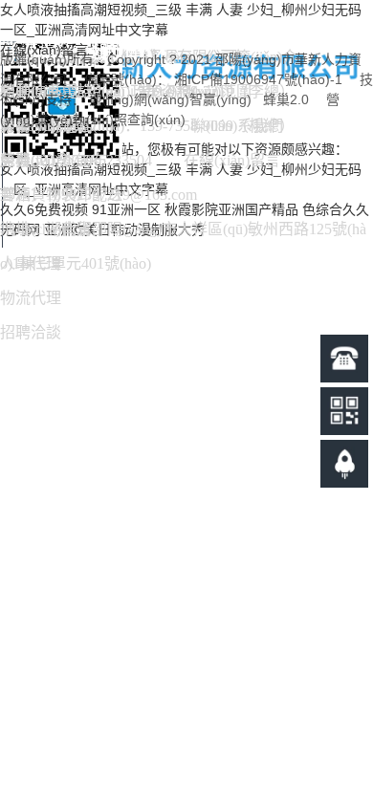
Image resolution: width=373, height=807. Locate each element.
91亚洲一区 (126, 209)
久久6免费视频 (44, 209)
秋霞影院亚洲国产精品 (231, 209)
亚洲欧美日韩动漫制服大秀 (124, 229)
